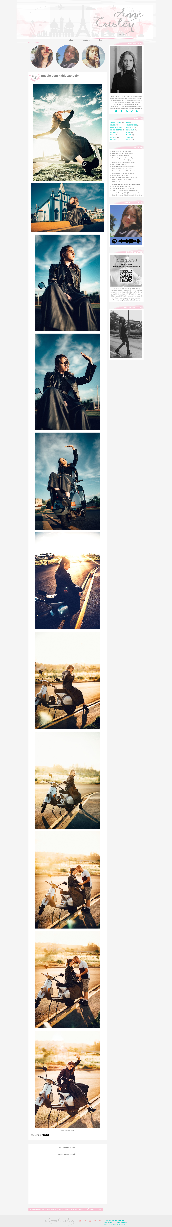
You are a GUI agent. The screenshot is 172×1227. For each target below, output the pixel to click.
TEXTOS (129, 137)
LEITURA (113, 132)
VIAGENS (113, 140)
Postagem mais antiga (71, 1209)
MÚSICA (129, 135)
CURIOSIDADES (115, 127)
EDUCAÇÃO (130, 127)
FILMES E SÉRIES (116, 130)
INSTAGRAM (130, 130)
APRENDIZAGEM (115, 122)
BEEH (128, 122)
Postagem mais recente (43, 1209)
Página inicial (93, 1209)
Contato (86, 40)
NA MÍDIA (113, 137)
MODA (51, 78)
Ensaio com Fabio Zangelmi (60, 75)
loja (100, 40)
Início (71, 40)
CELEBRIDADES (131, 125)
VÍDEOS (128, 140)
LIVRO (128, 132)
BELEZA (113, 125)
